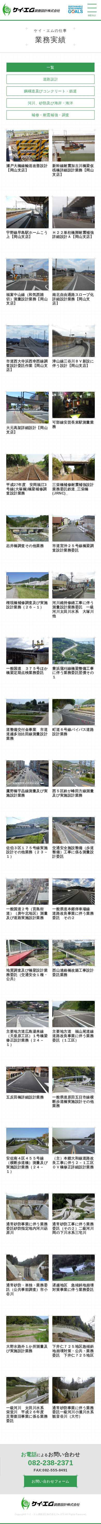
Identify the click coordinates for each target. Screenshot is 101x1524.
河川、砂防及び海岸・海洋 (50, 103)
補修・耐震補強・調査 (50, 115)
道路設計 (50, 79)
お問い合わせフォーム (50, 1481)
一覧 (50, 67)
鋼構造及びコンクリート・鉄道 (50, 91)
